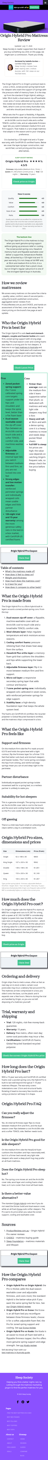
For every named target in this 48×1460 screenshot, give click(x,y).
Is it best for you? (13, 584)
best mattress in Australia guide (16, 1352)
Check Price (34, 7)
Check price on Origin (24, 181)
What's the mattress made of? (20, 571)
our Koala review (28, 1345)
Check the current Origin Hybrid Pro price (24, 1055)
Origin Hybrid (20, 1203)
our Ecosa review (27, 1327)
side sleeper (7, 350)
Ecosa (4, 358)
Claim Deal (24, 557)
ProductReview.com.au (17, 1230)
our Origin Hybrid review (18, 1306)
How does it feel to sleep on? (19, 574)
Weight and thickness (16, 577)
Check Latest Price (24, 367)
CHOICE (10, 1237)
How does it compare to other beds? (23, 587)
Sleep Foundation (15, 1241)
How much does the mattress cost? (22, 580)
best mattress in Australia (26, 347)
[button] (45, 2)
